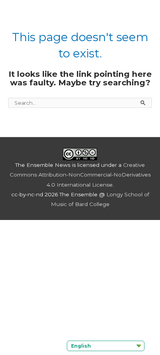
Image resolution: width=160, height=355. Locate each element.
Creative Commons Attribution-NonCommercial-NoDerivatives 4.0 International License (80, 175)
